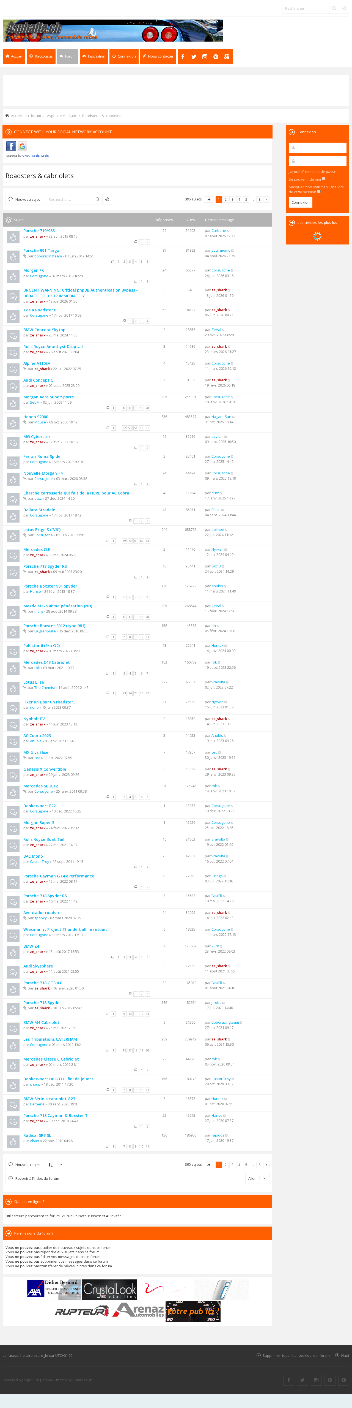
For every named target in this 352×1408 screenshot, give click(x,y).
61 (136, 541)
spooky (40, 917)
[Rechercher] (334, 8)
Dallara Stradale (39, 509)
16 (124, 408)
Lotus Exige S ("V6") (42, 529)
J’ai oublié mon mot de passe (312, 171)
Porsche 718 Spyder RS (45, 566)
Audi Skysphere (38, 966)
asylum (217, 436)
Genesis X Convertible (44, 769)
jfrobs (216, 1002)
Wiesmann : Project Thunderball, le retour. (65, 929)
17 (130, 408)
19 (141, 408)
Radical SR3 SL (37, 1135)
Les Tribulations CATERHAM (50, 1039)
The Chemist (44, 687)
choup (35, 1084)
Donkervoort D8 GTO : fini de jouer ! (58, 1078)
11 (147, 637)
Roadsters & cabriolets (40, 175)
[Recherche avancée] (344, 8)
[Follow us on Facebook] (288, 1380)
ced (37, 757)
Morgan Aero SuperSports (48, 396)
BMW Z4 (31, 946)
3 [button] (232, 199)
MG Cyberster (36, 436)
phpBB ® (31, 1379)
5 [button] (246, 199)
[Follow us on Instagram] (316, 1380)
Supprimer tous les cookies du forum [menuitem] (296, 1355)
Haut (345, 1355)
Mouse (40, 422)
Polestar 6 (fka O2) (41, 645)
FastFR (216, 895)
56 (147, 428)
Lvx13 (216, 566)
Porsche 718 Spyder (42, 1002)
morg (38, 611)
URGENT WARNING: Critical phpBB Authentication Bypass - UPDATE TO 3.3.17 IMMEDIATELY (80, 292)
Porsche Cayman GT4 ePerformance (58, 876)
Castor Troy (39, 861)
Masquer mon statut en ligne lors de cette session (316, 189)
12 (141, 1014)
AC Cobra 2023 (37, 735)
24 (130, 693)
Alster (35, 1140)
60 (130, 541)
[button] (208, 199)
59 (124, 541)
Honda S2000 (35, 416)
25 (136, 693)
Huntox (217, 645)
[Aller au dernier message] (228, 230)
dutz (38, 498)
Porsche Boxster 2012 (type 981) (54, 625)
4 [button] (239, 199)
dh (213, 625)
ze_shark (37, 236)
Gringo (217, 875)
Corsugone (39, 275)
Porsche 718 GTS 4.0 (42, 982)
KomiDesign (82, 1379)
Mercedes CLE (36, 549)
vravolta (218, 681)
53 (130, 428)
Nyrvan (217, 549)
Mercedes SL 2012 (40, 786)
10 (141, 637)
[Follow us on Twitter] (302, 1380)
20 (147, 408)
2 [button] (226, 199)
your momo (220, 250)
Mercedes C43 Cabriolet (46, 662)
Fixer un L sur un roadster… (49, 702)
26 (141, 693)
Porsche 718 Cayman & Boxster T (55, 1115)
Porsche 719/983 (39, 230)
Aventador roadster (42, 912)
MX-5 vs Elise (35, 752)
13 (147, 1014)
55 (141, 428)
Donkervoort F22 (39, 805)
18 (136, 408)
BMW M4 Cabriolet (41, 1022)
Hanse (35, 591)
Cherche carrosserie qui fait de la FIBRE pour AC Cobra (76, 493)
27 (147, 693)
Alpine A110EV (36, 363)
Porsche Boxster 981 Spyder (50, 586)
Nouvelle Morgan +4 (43, 473)
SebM (35, 402)
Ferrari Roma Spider (42, 456)
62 (141, 541)
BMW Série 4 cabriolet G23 (49, 1098)
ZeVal (216, 329)
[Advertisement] (176, 90)
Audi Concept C (38, 380)
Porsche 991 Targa (41, 250)
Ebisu (216, 509)
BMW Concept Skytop (44, 329)
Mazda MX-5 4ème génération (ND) (57, 605)
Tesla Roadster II (39, 309)
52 (124, 428)
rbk (37, 667)
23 (124, 693)
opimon (217, 529)
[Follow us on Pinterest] (330, 1380)
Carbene (218, 230)
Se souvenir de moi (305, 179)
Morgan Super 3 (38, 822)
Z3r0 (215, 946)
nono (34, 707)
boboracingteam (48, 256)
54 (136, 428)
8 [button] (259, 199)
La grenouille (45, 631)
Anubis (217, 585)
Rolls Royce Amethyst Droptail (53, 346)
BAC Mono (33, 856)
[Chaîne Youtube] (343, 1380)
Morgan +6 (33, 270)
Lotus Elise (33, 682)
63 (147, 541)
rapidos (217, 1135)
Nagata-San (221, 416)
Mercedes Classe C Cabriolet (51, 1059)
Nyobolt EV (34, 718)
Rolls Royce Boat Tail (43, 839)
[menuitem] (94, 56)
